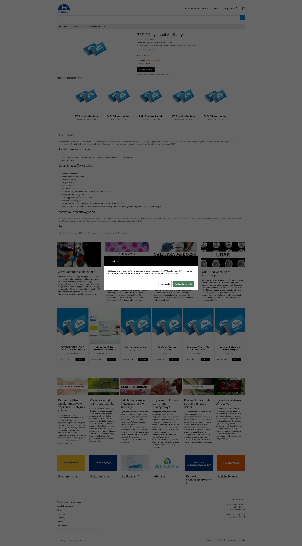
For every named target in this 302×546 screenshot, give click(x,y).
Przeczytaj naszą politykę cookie (165, 273)
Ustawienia (165, 284)
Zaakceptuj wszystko (183, 284)
